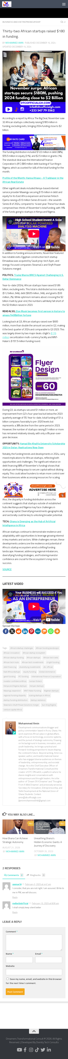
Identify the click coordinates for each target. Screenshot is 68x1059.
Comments (14, 875)
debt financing (10, 667)
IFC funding (23, 676)
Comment (11, 931)
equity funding (29, 671)
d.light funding (53, 662)
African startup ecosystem (34, 652)
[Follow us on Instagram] (31, 1050)
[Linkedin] (25, 631)
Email (38, 953)
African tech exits (50, 657)
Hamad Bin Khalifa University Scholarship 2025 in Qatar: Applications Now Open (33, 445)
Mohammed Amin (14, 42)
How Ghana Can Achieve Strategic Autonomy (15, 840)
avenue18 (16, 884)
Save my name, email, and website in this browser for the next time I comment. (34, 981)
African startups (33, 657)
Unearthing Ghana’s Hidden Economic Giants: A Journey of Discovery (48, 842)
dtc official (48, 667)
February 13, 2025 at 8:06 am (45, 903)
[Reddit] (18, 631)
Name (10, 953)
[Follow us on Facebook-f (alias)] (25, 1050)
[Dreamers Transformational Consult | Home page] (8, 4)
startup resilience (38, 700)
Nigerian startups (51, 690)
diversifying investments (29, 667)
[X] (12, 631)
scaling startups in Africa (39, 695)
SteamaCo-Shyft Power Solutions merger (21, 704)
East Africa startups (12, 671)
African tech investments (32, 662)
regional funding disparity (15, 695)
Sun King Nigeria (49, 704)
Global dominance (47, 671)
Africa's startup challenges (21, 648)
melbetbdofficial (20, 903)
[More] (57, 631)
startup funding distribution (16, 700)
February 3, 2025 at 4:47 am (38, 884)
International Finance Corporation (46, 676)
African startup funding (14, 657)
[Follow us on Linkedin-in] (49, 1050)
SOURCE (7, 569)
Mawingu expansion (12, 690)
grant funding (9, 676)
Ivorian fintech (35, 681)
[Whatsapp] (51, 631)
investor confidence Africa (15, 681)
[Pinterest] (31, 631)
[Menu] (64, 4)
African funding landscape (47, 648)
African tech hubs (11, 662)
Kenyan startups (37, 685)
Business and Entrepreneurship (21, 21)
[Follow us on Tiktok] (37, 1050)
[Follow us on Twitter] (43, 1050)
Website (10, 966)
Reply (14, 897)
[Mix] (44, 631)
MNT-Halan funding (32, 690)
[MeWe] (38, 631)
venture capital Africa (13, 709)
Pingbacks (37, 875)
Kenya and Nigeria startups (15, 685)
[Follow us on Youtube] (19, 1050)
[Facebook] (6, 631)
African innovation (12, 652)
